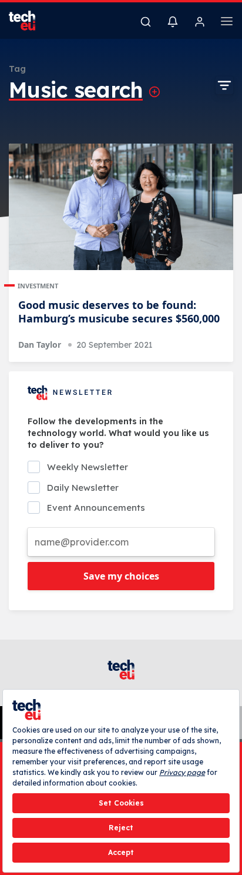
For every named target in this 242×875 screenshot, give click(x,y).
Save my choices (121, 576)
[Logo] (29, 21)
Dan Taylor (39, 344)
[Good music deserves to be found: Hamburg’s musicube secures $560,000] (121, 207)
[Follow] (154, 91)
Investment (38, 285)
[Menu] (227, 23)
